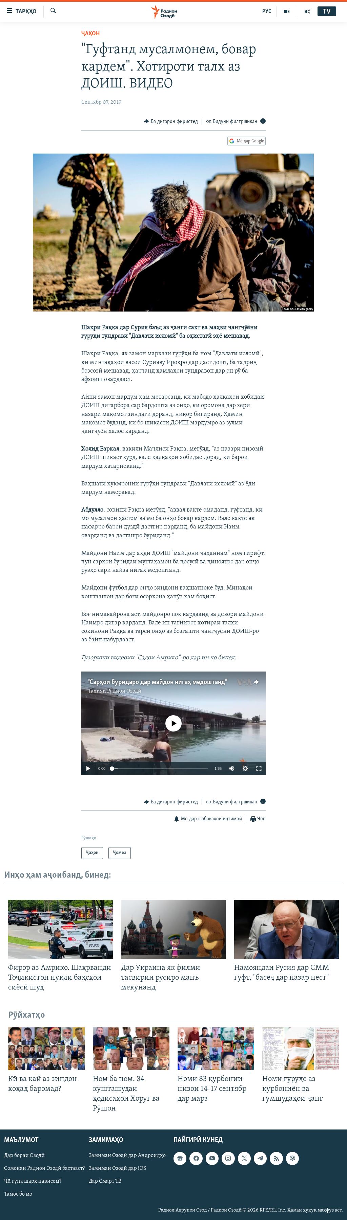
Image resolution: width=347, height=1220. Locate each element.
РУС (266, 11)
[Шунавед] (307, 11)
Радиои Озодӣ (124, 691)
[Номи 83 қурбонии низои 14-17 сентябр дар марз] (216, 1048)
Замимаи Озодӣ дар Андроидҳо (127, 1156)
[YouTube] (287, 11)
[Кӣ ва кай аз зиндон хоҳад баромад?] (46, 1048)
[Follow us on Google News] (180, 1158)
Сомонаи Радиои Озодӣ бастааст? (44, 1169)
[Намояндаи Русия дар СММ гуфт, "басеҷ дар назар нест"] (286, 929)
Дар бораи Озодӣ (24, 1156)
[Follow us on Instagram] (228, 1158)
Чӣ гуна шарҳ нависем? (32, 1181)
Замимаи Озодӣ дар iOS (117, 1169)
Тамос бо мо (18, 1194)
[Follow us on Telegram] (260, 1158)
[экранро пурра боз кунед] (259, 768)
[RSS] (276, 1158)
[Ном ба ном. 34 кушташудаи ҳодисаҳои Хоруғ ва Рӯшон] (131, 1048)
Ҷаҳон (90, 34)
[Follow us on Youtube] (212, 1158)
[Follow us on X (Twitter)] (244, 1158)
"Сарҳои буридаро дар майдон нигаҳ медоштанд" (157, 682)
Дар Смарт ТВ (105, 1181)
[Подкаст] (292, 1158)
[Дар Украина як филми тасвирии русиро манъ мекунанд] (173, 929)
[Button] (171, 121)
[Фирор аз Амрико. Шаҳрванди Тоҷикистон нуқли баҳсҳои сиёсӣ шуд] (60, 929)
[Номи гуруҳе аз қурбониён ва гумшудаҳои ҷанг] (300, 1048)
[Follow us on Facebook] (195, 1158)
